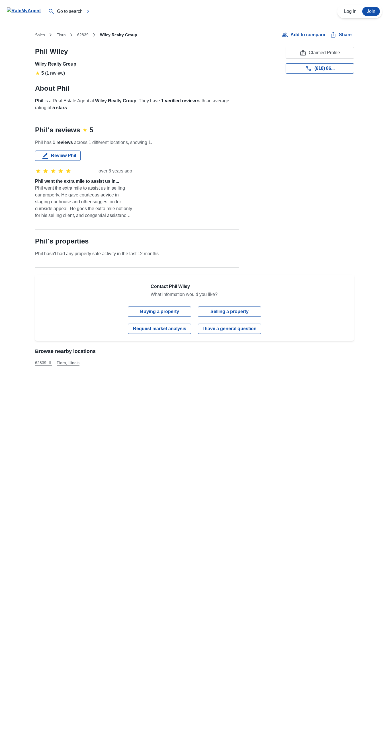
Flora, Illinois (68, 362)
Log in (350, 11)
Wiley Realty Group (55, 64)
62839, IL (43, 362)
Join (371, 11)
